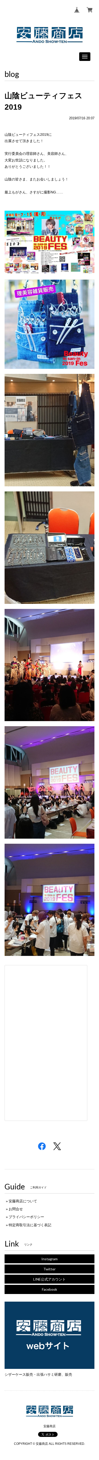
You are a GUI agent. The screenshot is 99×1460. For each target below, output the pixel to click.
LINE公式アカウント (49, 1279)
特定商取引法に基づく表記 (30, 1225)
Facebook (49, 1289)
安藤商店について (23, 1201)
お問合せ (16, 1209)
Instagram (49, 1259)
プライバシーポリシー (26, 1217)
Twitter (49, 1269)
